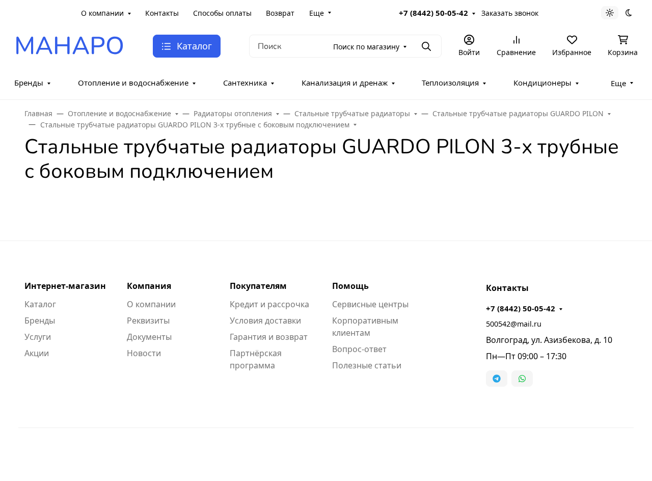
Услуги (37, 336)
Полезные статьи (366, 365)
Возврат (280, 13)
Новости (144, 353)
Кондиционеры (542, 82)
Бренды (28, 82)
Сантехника (245, 82)
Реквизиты (148, 320)
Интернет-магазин (65, 286)
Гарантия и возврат (269, 336)
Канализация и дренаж (345, 82)
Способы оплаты (222, 13)
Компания (149, 286)
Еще (316, 13)
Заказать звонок (509, 13)
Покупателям (258, 286)
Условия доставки (265, 320)
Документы (149, 336)
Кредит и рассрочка (269, 304)
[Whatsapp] (522, 378)
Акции (36, 353)
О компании (102, 13)
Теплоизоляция (450, 82)
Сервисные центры (370, 304)
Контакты (162, 13)
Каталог (40, 304)
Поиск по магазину (366, 46)
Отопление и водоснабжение (133, 82)
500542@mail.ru (513, 324)
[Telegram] (496, 378)
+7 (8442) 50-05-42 (433, 13)
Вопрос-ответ (359, 349)
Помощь (350, 286)
